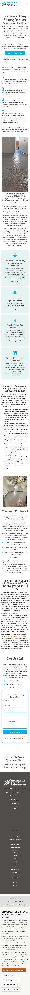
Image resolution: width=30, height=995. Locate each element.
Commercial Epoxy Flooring (15, 834)
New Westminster (15, 875)
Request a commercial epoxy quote (13, 970)
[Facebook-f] (13, 885)
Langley (15, 855)
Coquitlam (15, 866)
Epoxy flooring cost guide (10, 989)
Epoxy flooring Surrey (9, 984)
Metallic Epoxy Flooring (15, 839)
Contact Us (15, 808)
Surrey (15, 861)
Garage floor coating (9, 975)
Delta (15, 858)
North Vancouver (15, 850)
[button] (27, 4)
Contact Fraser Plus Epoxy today (15, 636)
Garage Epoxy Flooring (15, 836)
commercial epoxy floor (15, 613)
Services (15, 806)
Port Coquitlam (15, 869)
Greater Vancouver (15, 847)
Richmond (15, 877)
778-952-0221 (21, 738)
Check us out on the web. (9, 826)
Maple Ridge (15, 872)
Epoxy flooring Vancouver (10, 980)
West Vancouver (15, 853)
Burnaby (15, 864)
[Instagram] (16, 885)
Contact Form (15, 803)
